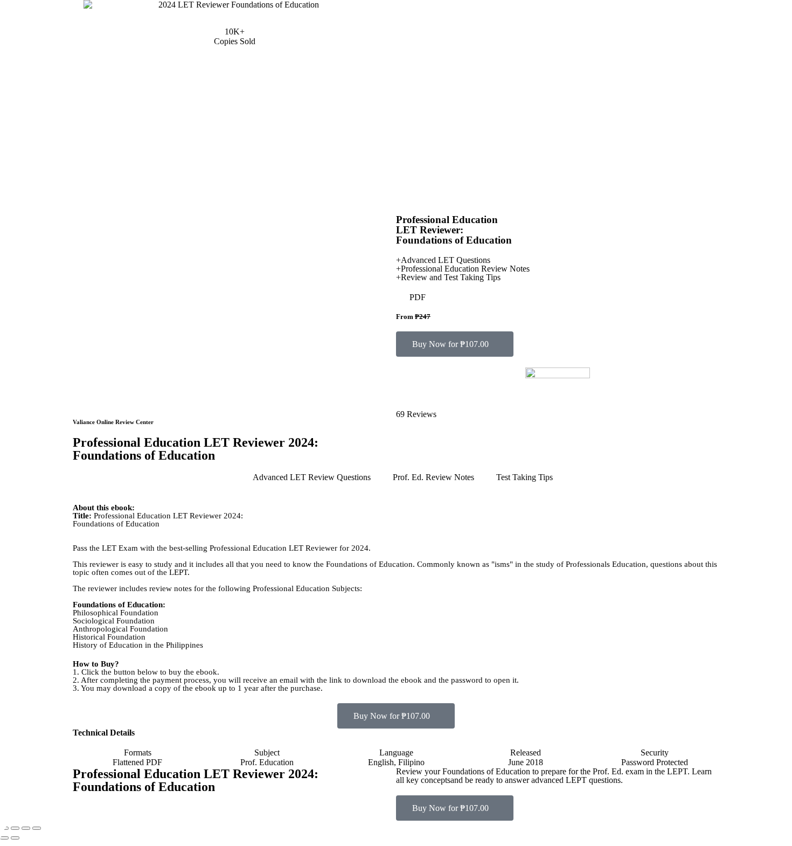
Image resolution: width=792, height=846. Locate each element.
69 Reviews (416, 414)
